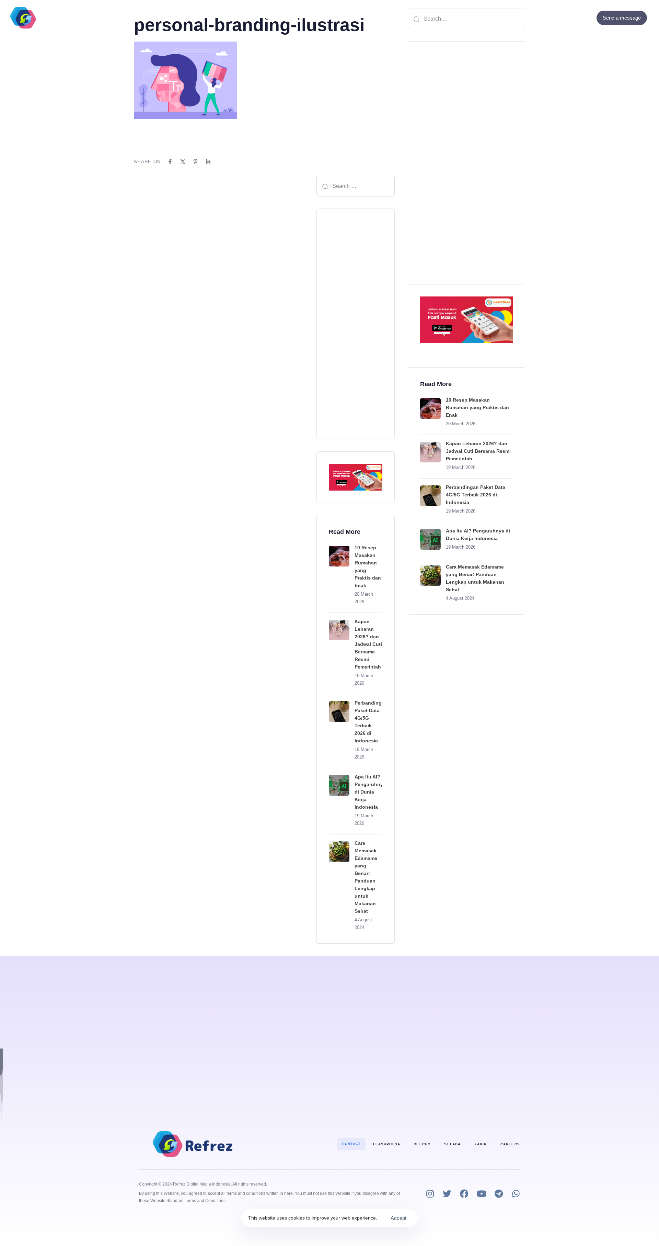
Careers (510, 1144)
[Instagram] (430, 1193)
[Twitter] (577, 17)
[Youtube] (481, 1193)
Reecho (422, 1144)
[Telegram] (498, 1193)
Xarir (480, 1144)
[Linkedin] (208, 161)
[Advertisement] (355, 324)
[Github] (587, 17)
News (425, 18)
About (347, 18)
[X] (182, 161)
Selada (452, 1144)
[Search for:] (355, 186)
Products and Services (285, 18)
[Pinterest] (195, 161)
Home (232, 18)
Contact (382, 18)
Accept (398, 1218)
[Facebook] (568, 17)
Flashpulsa (386, 1144)
